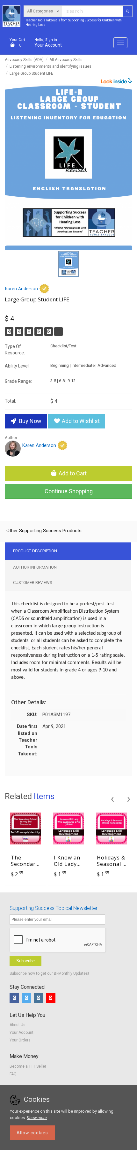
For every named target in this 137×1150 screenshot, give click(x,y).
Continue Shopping (69, 491)
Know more (37, 1117)
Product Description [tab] (35, 551)
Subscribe (25, 960)
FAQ (13, 1074)
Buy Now (29, 421)
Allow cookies (32, 1132)
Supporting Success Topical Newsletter (53, 908)
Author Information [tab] (35, 567)
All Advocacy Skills (66, 59)
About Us (17, 1025)
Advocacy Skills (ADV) (24, 59)
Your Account (48, 43)
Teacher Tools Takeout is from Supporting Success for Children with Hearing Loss (73, 22)
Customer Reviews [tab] (32, 582)
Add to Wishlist (80, 421)
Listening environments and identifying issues (50, 66)
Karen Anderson (21, 288)
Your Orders (20, 1040)
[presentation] (112, 798)
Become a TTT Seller (28, 1066)
